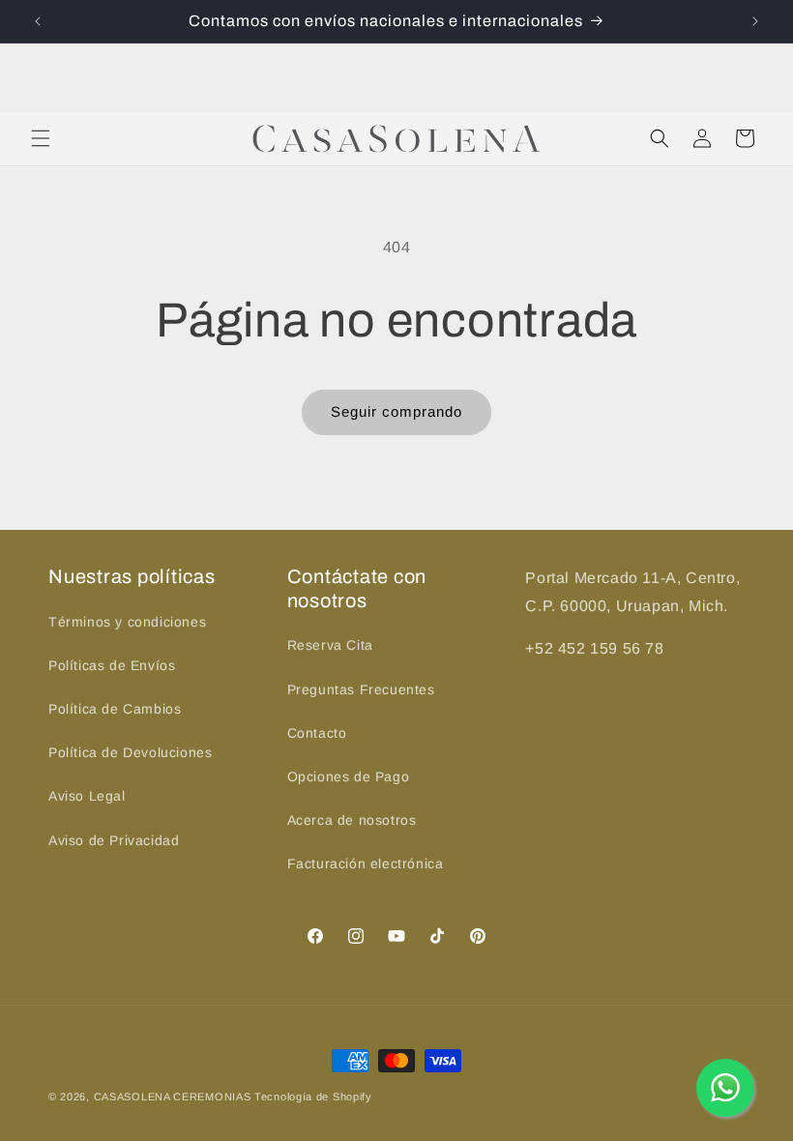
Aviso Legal (87, 796)
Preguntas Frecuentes (361, 689)
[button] (40, 138)
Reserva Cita (330, 645)
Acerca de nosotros (352, 820)
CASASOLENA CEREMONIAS (172, 1096)
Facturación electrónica (365, 863)
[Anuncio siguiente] (755, 21)
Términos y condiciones (127, 621)
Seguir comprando (396, 411)
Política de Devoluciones (130, 752)
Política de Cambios (114, 709)
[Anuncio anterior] (37, 21)
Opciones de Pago (348, 776)
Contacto (317, 733)
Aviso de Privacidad (113, 840)
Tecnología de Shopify (313, 1096)
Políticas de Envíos (111, 665)
